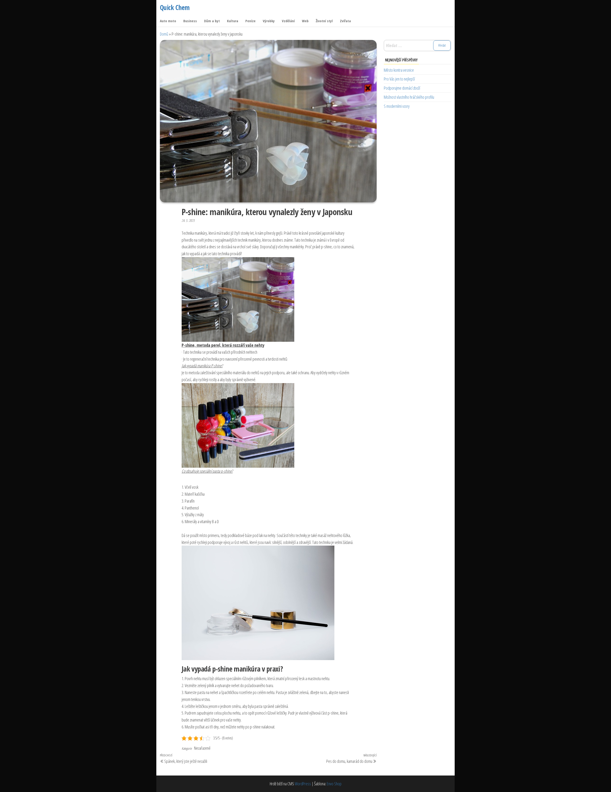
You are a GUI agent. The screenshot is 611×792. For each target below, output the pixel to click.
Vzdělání (288, 20)
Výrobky (269, 20)
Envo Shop (334, 784)
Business (190, 20)
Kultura (232, 20)
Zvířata (345, 20)
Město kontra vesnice (399, 70)
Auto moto (168, 20)
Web (305, 20)
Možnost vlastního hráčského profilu (409, 97)
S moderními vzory (397, 106)
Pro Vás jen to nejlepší (399, 79)
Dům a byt (212, 20)
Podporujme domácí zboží (402, 88)
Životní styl (324, 20)
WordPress (303, 784)
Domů (164, 34)
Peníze (250, 20)
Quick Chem (175, 7)
